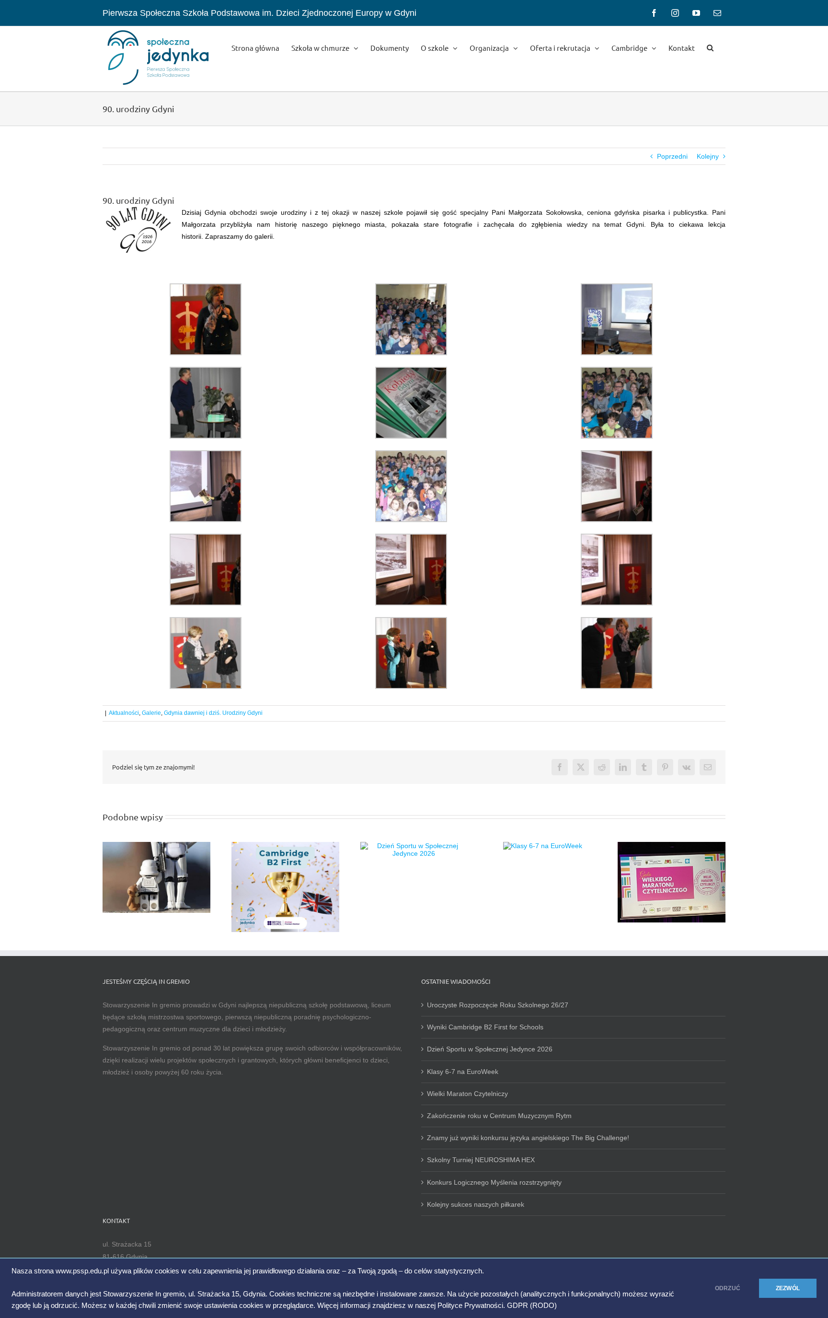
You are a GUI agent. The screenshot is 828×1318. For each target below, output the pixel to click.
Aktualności (124, 713)
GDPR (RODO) (532, 1305)
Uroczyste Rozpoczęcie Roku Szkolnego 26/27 (497, 1005)
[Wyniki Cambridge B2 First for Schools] (285, 846)
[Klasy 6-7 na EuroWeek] (542, 846)
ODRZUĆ (727, 1288)
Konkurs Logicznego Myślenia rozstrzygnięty (494, 1182)
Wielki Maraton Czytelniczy (467, 1093)
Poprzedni (672, 156)
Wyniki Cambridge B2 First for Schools (485, 1027)
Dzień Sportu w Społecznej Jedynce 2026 (489, 1049)
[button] (710, 47)
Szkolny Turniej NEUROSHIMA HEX (481, 1160)
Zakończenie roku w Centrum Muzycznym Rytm (500, 1116)
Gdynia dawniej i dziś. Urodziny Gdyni (213, 713)
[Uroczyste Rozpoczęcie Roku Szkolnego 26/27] (156, 846)
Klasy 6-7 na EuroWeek (462, 1071)
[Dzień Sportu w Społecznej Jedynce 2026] (414, 846)
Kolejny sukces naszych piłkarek (475, 1204)
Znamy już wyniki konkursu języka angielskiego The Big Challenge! (528, 1138)
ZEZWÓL (788, 1288)
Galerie (151, 713)
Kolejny (708, 156)
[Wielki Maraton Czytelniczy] (671, 846)
